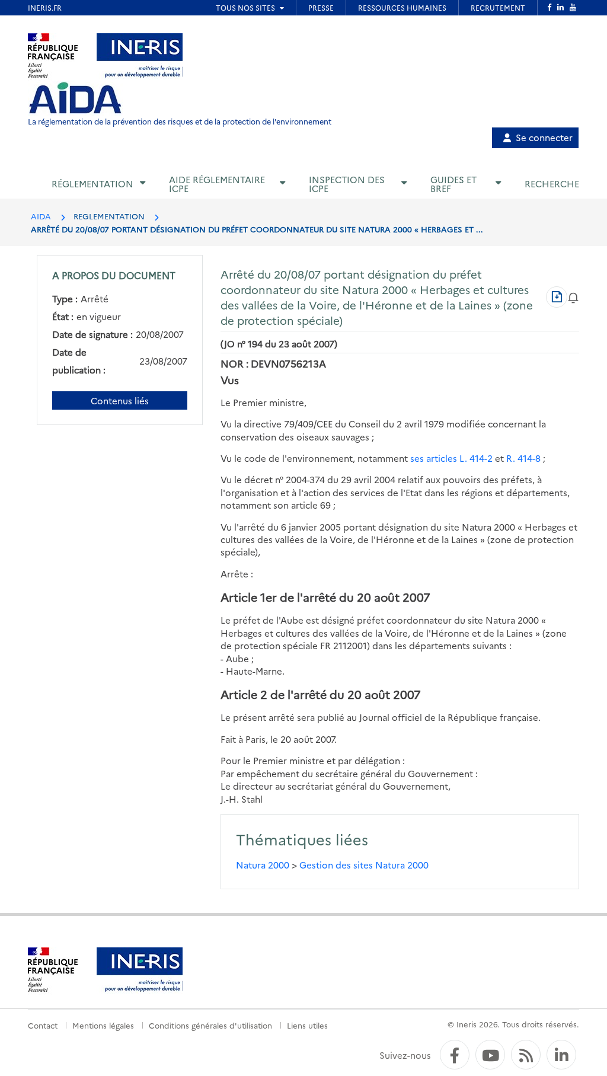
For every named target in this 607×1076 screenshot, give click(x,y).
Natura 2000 (262, 864)
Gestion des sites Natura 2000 (364, 864)
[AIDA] (75, 98)
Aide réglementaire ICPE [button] (217, 183)
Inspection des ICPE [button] (347, 183)
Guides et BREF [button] (453, 183)
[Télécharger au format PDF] (556, 297)
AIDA (41, 215)
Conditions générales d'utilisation (210, 1025)
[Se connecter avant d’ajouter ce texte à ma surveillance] (573, 297)
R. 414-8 (523, 458)
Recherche (552, 183)
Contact (42, 1025)
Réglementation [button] (92, 183)
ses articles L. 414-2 (451, 458)
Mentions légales (103, 1025)
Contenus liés (120, 400)
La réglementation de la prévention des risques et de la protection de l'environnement (179, 121)
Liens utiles (307, 1025)
